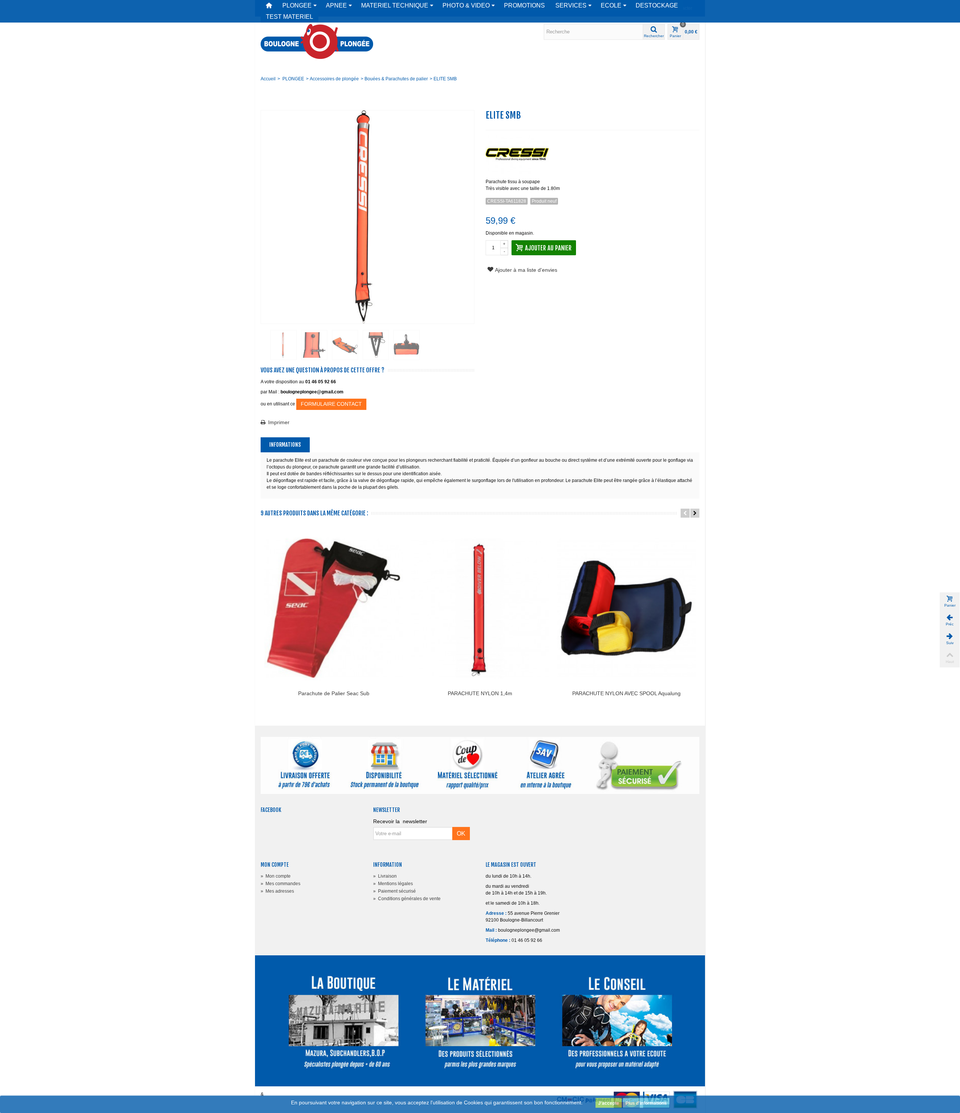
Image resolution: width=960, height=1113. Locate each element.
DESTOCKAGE (657, 5)
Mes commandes (280, 883)
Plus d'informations (646, 1103)
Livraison (385, 876)
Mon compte (276, 876)
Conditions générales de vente (407, 898)
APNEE (336, 5)
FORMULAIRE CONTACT (331, 404)
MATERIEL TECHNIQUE (394, 5)
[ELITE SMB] (283, 345)
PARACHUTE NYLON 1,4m (480, 693)
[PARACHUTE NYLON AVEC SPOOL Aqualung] (626, 608)
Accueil (268, 78)
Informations (285, 444)
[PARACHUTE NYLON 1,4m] (480, 608)
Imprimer (279, 422)
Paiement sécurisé (394, 891)
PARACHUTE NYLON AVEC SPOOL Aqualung (626, 693)
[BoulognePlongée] (317, 41)
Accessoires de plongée (334, 78)
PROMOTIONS (524, 5)
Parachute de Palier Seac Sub (333, 693)
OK (461, 833)
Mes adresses (277, 891)
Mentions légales (393, 883)
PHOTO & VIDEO (466, 5)
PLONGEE (297, 5)
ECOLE (611, 5)
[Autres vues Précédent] (264, 345)
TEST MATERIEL (289, 17)
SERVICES (570, 5)
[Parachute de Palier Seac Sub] (333, 608)
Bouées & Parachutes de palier (396, 78)
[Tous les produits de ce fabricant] (592, 152)
